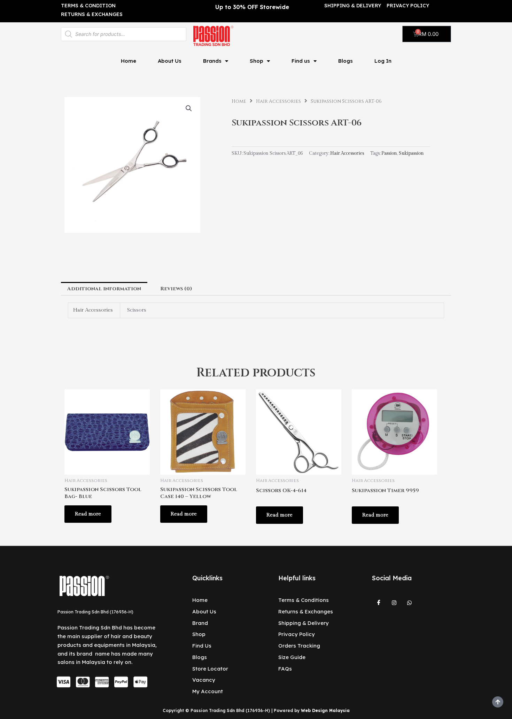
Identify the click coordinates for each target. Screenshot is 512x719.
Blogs (345, 61)
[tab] (104, 289)
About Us (169, 61)
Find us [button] (301, 61)
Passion (389, 153)
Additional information (104, 288)
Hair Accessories (278, 101)
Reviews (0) (176, 288)
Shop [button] (256, 61)
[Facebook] (379, 603)
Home (128, 61)
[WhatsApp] (409, 603)
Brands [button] (212, 61)
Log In (382, 61)
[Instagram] (394, 603)
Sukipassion (411, 153)
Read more (88, 514)
